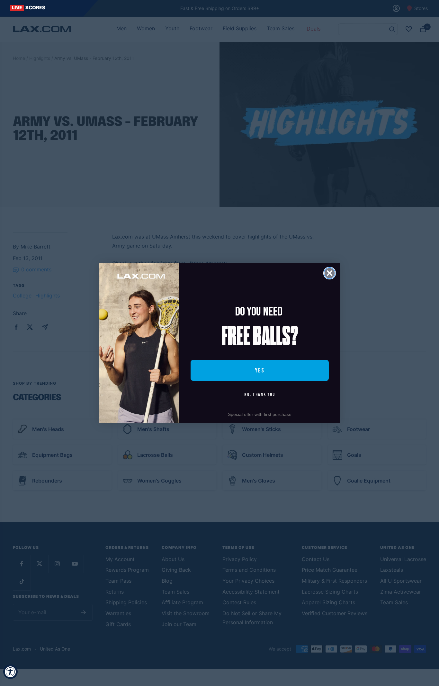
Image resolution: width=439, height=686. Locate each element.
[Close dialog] (329, 273)
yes (259, 370)
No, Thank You (259, 394)
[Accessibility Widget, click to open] (10, 671)
